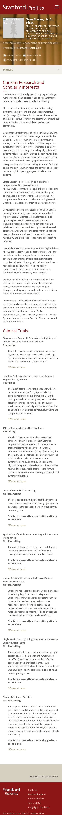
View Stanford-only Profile (22, 59)
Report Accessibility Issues (43, 776)
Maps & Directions (37, 794)
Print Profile (14, 55)
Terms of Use (34, 802)
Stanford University (15, 791)
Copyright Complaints (38, 807)
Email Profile (34, 55)
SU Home (32, 789)
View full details (18, 367)
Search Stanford (36, 798)
